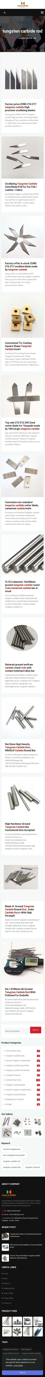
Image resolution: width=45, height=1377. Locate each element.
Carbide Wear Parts (13, 1080)
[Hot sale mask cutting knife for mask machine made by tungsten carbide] (7, 1133)
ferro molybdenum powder (14, 1155)
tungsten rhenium (32, 1167)
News (6, 1278)
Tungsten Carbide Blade (15, 1085)
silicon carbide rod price (11, 1353)
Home (13, 38)
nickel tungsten (26, 1349)
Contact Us (7, 1303)
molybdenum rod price (10, 1349)
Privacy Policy (8, 1298)
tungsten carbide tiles (12, 1167)
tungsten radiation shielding (31, 1353)
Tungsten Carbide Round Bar (17, 1065)
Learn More (18, 1366)
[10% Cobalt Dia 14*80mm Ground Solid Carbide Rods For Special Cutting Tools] (17, 1122)
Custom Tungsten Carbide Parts (18, 1089)
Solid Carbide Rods (13, 1051)
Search (36, 1030)
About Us (7, 1283)
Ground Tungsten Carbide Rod (18, 1060)
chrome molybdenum (11, 1149)
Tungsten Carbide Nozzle (16, 1094)
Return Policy (8, 1293)
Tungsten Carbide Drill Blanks (18, 1070)
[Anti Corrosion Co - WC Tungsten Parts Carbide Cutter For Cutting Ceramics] (28, 1133)
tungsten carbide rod (11, 1161)
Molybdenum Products (15, 1099)
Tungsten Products (13, 1075)
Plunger (9, 1104)
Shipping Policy (9, 1288)
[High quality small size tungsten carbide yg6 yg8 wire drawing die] (38, 1133)
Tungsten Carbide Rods (15, 1056)
